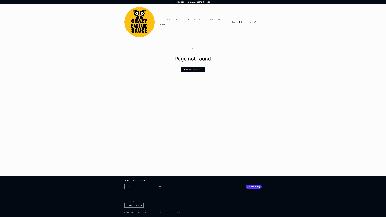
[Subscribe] (160, 186)
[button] (250, 22)
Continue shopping (193, 69)
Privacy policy (169, 212)
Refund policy (183, 212)
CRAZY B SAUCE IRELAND (139, 212)
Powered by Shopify (155, 212)
